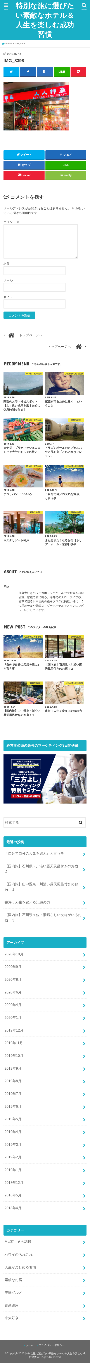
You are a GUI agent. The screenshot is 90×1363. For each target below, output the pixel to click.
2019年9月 (13, 1068)
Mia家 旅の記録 (18, 1242)
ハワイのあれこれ (19, 1254)
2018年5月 (13, 1195)
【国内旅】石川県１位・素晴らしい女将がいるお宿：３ (43, 917)
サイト (8, 297)
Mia (6, 586)
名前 (6, 263)
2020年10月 (14, 954)
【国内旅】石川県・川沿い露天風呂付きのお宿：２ (43, 868)
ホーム (29, 1345)
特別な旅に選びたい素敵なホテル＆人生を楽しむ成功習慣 (45, 19)
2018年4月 (13, 1208)
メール (8, 280)
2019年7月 (13, 1094)
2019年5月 (13, 1119)
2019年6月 (13, 1106)
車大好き (12, 1318)
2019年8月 (13, 1081)
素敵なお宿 (13, 1280)
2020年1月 (13, 1017)
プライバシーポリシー (51, 1345)
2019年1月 (13, 1170)
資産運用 (12, 1305)
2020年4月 (13, 1005)
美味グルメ (13, 1292)
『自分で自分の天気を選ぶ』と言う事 (34, 853)
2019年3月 (13, 1144)
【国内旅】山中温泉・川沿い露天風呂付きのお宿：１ (41, 886)
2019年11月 (14, 1043)
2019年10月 (14, 1056)
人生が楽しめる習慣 (20, 1267)
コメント (11, 222)
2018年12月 (14, 1183)
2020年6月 (13, 992)
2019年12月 (14, 1030)
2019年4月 (13, 1132)
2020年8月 (13, 979)
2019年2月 (13, 1157)
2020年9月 (13, 967)
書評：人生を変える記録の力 (27, 902)
